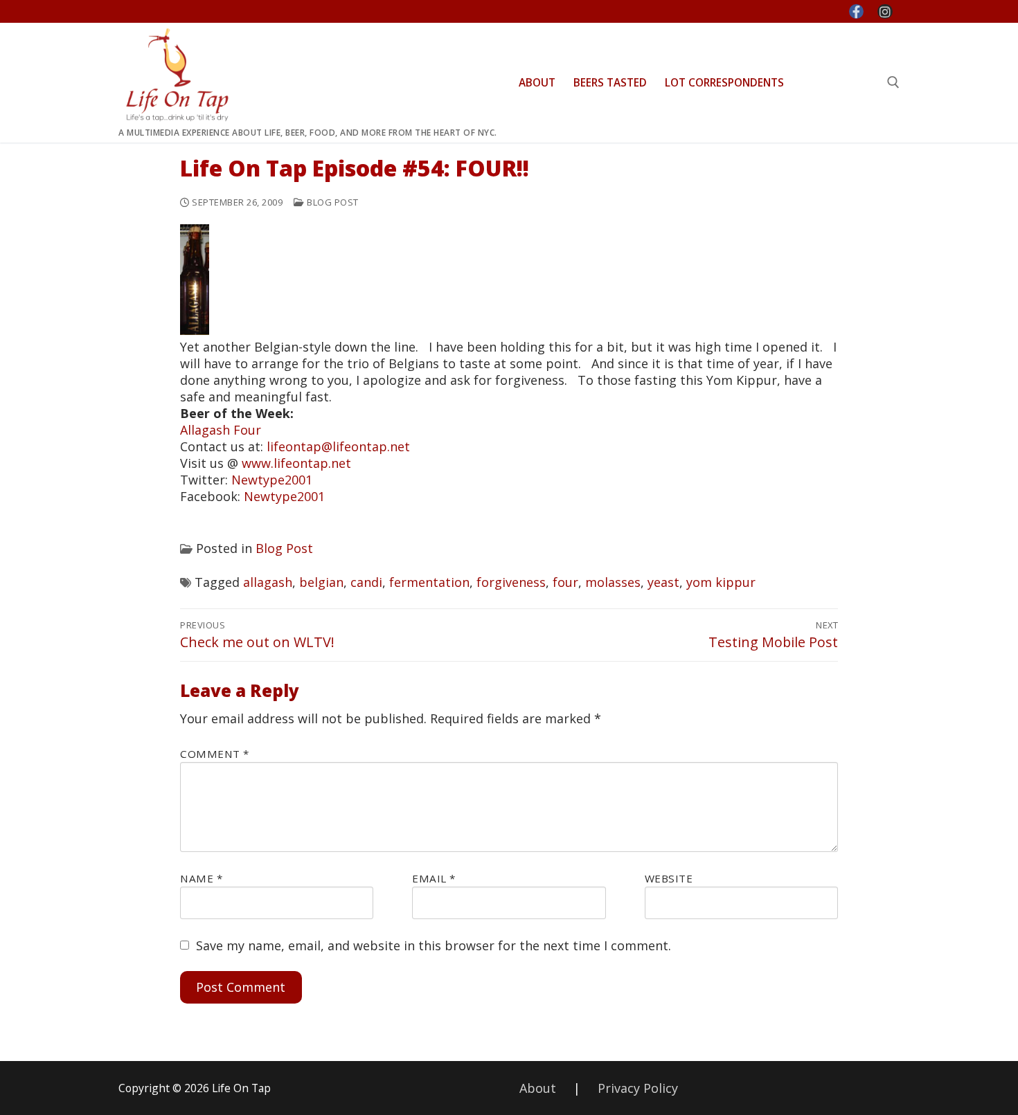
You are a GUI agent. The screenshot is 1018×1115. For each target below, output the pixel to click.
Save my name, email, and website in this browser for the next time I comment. (433, 945)
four (565, 582)
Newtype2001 (271, 479)
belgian (321, 582)
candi (366, 582)
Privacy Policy (638, 1088)
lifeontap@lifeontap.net (338, 446)
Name (201, 878)
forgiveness (511, 582)
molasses (613, 582)
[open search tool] (893, 82)
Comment (214, 754)
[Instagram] (885, 11)
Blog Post (332, 202)
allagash (267, 582)
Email (434, 878)
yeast (663, 582)
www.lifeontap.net (296, 463)
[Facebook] (856, 11)
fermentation (429, 582)
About (537, 1088)
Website (669, 878)
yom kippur (721, 582)
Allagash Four (220, 429)
